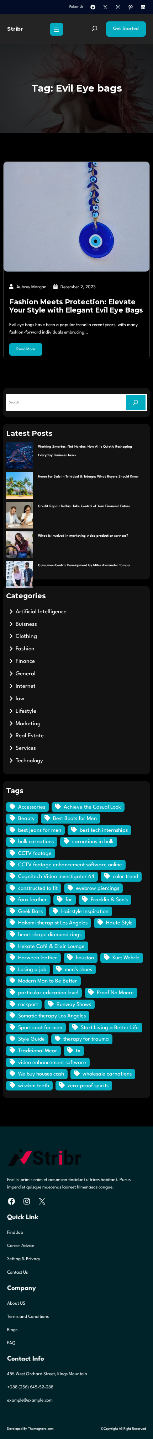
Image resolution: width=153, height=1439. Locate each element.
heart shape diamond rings (49, 935)
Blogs (12, 1330)
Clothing (26, 636)
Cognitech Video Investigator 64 (56, 877)
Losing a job (32, 970)
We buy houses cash (41, 1074)
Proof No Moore (115, 993)
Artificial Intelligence (41, 612)
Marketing (28, 724)
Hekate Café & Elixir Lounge (51, 946)
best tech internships (104, 830)
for (68, 900)
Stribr (15, 29)
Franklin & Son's (109, 900)
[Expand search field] (94, 29)
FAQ (11, 1343)
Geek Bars (30, 911)
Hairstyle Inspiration (85, 911)
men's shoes (78, 970)
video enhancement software (52, 1063)
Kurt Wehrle (125, 958)
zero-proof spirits (88, 1086)
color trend (125, 877)
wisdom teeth (33, 1086)
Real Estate (30, 736)
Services (26, 748)
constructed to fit (38, 888)
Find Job (15, 1233)
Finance (25, 661)
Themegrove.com (41, 1428)
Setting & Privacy (23, 1259)
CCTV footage (35, 853)
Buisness (26, 624)
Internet (26, 686)
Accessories (31, 807)
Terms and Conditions (28, 1317)
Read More (25, 349)
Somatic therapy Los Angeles (52, 1016)
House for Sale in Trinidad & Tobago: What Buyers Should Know (88, 476)
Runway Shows (74, 1004)
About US (16, 1303)
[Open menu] (56, 29)
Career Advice (20, 1246)
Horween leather (37, 958)
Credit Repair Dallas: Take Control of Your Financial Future (84, 506)
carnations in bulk (93, 842)
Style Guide (31, 1039)
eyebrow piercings (97, 888)
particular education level (48, 993)
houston (85, 958)
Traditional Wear (37, 1051)
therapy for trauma (86, 1039)
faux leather (32, 900)
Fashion (25, 649)
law (20, 699)
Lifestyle (26, 711)
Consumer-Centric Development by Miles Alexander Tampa (84, 565)
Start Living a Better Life (110, 1028)
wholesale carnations (107, 1074)
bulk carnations (36, 842)
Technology (29, 761)
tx (78, 1051)
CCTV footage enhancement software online (70, 865)
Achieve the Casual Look (92, 807)
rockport (28, 1004)
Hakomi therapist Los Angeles (53, 923)
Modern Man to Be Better (47, 981)
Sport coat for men (40, 1028)
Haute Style (119, 923)
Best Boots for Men (75, 818)
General (26, 674)
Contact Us (17, 1272)
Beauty (26, 818)
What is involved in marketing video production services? (83, 535)
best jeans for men (39, 830)
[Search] (136, 402)
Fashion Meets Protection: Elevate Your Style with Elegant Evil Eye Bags (76, 306)
